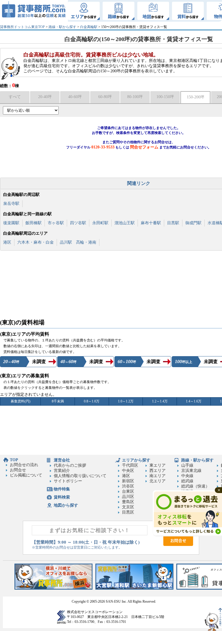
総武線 (187, 481)
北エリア (157, 481)
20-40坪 (45, 97)
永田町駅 (100, 223)
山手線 (187, 465)
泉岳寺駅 (11, 203)
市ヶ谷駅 (56, 223)
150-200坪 (195, 97)
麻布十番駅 (151, 223)
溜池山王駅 (124, 223)
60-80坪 (105, 97)
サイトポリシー (68, 481)
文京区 (128, 507)
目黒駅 (173, 223)
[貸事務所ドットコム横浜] (53, 588)
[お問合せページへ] (178, 544)
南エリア (157, 476)
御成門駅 (193, 223)
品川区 (128, 496)
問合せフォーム (144, 147)
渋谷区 (128, 486)
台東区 (128, 491)
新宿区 (128, 481)
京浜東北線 (191, 470)
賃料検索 (62, 497)
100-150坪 (165, 97)
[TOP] (34, 11)
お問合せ (18, 470)
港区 (7, 242)
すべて (15, 97)
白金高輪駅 (88, 27)
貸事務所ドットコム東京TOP (22, 27)
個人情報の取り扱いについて (80, 476)
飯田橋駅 (33, 223)
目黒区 (128, 512)
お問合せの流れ (24, 465)
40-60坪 (75, 97)
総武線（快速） (195, 486)
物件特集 (62, 489)
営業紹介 (62, 470)
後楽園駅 (11, 223)
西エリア (157, 470)
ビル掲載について (26, 475)
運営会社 (62, 460)
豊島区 (128, 502)
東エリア (157, 465)
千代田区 (130, 465)
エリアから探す (136, 460)
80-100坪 (135, 97)
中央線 (187, 476)
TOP (14, 460)
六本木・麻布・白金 (35, 242)
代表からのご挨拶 (70, 465)
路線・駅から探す (62, 27)
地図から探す (66, 505)
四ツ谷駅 (78, 223)
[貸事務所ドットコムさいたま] (134, 588)
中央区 (128, 470)
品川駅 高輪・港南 (78, 242)
